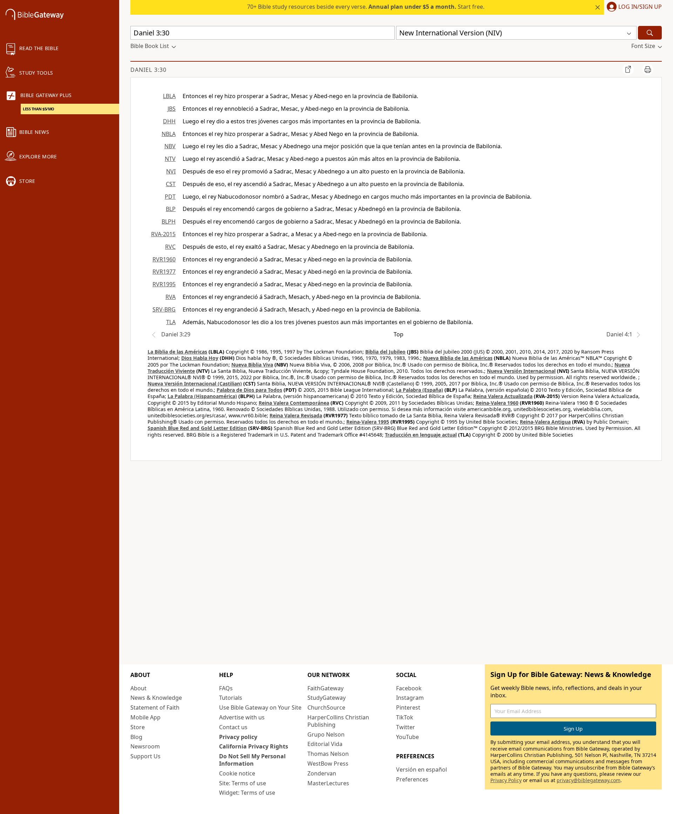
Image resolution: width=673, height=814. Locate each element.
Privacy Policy (506, 780)
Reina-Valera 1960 (497, 402)
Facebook (409, 688)
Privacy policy (238, 737)
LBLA (169, 96)
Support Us (145, 756)
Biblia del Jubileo (385, 351)
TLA (171, 322)
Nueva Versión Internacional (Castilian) (195, 383)
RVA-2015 (163, 234)
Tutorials (230, 698)
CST (171, 184)
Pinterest (408, 707)
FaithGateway (325, 688)
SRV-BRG (164, 309)
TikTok (404, 717)
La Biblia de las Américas (177, 351)
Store (137, 727)
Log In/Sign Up (640, 7)
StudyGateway (326, 698)
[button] (633, 7)
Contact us (233, 727)
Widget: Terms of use (247, 792)
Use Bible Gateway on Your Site (260, 707)
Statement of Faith (154, 707)
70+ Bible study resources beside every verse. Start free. (365, 7)
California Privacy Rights (253, 746)
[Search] (650, 33)
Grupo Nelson (326, 734)
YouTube (407, 737)
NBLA (169, 134)
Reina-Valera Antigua (545, 421)
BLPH (169, 221)
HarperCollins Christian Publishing (338, 721)
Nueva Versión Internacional (521, 371)
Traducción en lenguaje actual (421, 434)
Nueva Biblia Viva (252, 364)
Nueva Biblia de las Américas (457, 358)
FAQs (226, 688)
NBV (170, 146)
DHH (169, 121)
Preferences (412, 779)
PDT (170, 196)
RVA (170, 297)
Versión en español (421, 769)
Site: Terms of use (242, 783)
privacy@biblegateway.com (588, 780)
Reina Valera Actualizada (502, 396)
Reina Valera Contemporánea (294, 402)
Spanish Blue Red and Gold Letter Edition (197, 428)
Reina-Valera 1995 (367, 421)
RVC (170, 247)
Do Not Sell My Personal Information (252, 759)
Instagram (410, 698)
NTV (170, 159)
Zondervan (321, 773)
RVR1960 (164, 259)
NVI (171, 171)
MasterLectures (328, 783)
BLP (171, 209)
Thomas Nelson (328, 754)
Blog (136, 737)
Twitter (405, 727)
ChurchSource (326, 707)
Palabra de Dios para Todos (249, 390)
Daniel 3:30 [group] (148, 70)
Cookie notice (237, 773)
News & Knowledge (156, 698)
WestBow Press (327, 763)
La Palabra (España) (419, 390)
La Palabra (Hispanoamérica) (202, 396)
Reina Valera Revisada (296, 415)
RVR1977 (164, 271)
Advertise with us (242, 717)
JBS (172, 108)
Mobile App (145, 717)
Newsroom (145, 746)
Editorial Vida (324, 744)
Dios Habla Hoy (199, 358)
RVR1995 (164, 284)
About (138, 688)
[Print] (647, 69)
